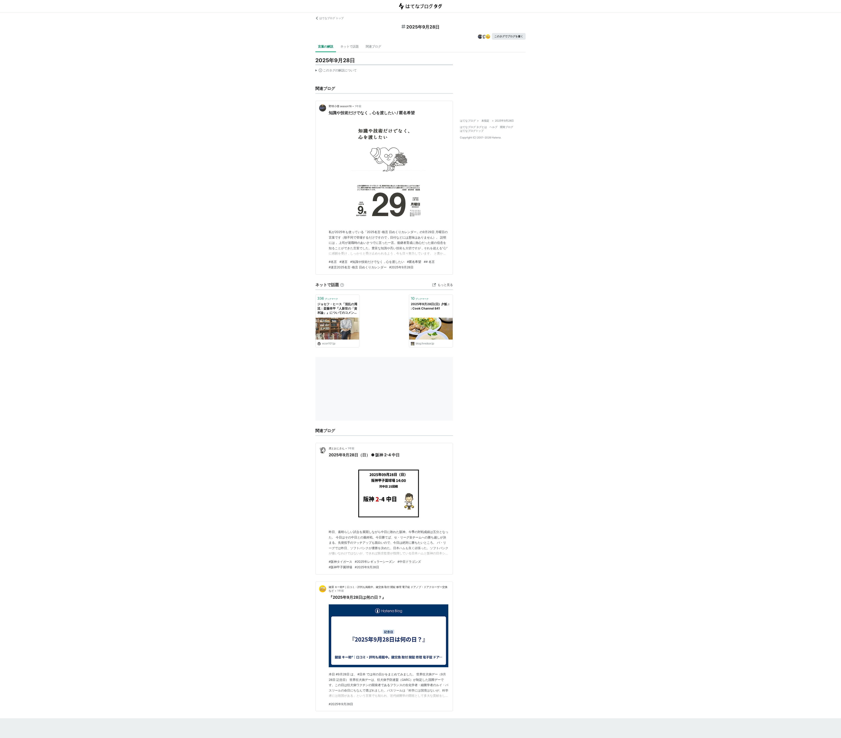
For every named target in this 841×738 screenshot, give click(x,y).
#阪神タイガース (340, 561)
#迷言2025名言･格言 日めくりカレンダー (358, 267)
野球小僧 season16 (340, 106)
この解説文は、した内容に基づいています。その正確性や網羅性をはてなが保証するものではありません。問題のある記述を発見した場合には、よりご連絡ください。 (336, 71)
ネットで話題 (349, 46)
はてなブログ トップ (331, 18)
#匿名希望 (414, 262)
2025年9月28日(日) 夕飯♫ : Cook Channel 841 (430, 306)
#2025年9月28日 (401, 267)
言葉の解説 (325, 46)
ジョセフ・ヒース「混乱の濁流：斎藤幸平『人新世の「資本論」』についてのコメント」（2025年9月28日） (337, 308)
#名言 (333, 262)
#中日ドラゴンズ (409, 561)
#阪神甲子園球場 (340, 567)
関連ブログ (373, 46)
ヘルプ (493, 127)
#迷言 (343, 262)
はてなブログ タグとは (473, 127)
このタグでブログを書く (508, 36)
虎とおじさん (337, 448)
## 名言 (429, 262)
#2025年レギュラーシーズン (375, 561)
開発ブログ (506, 127)
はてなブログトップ (472, 130)
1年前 (358, 106)
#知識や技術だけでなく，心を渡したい (377, 262)
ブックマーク (327, 298)
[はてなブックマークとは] (342, 284)
